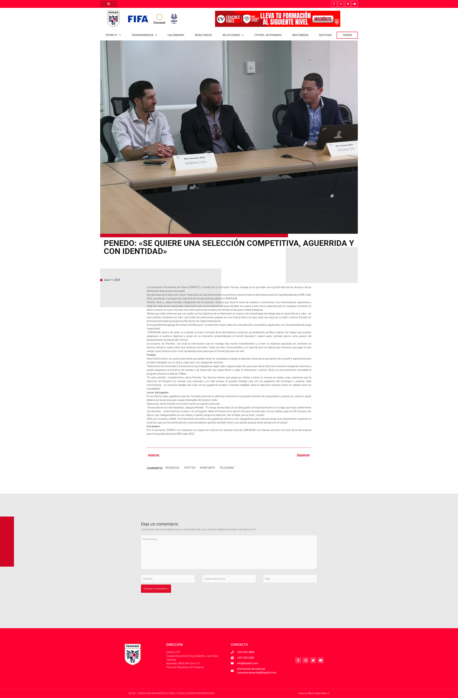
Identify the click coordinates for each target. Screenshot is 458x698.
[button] (172, 468)
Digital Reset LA (322, 693)
